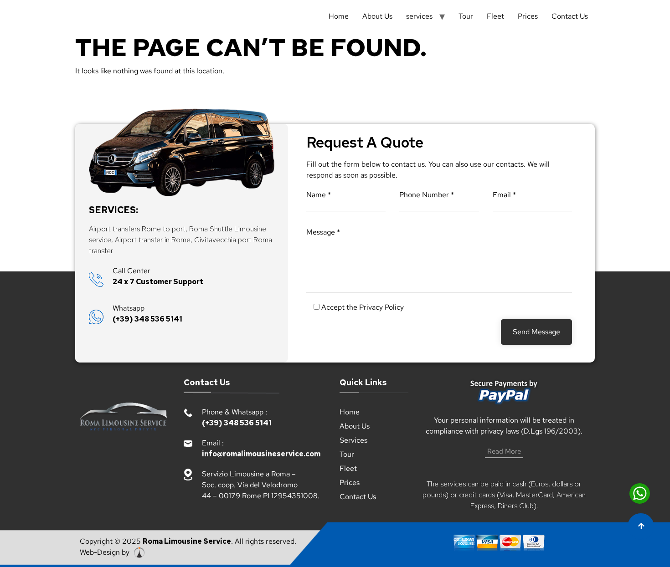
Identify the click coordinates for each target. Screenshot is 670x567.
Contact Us (569, 16)
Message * (323, 232)
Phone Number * (426, 194)
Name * (318, 194)
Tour (466, 16)
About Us (377, 16)
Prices (528, 16)
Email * (504, 194)
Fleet (495, 16)
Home (339, 16)
